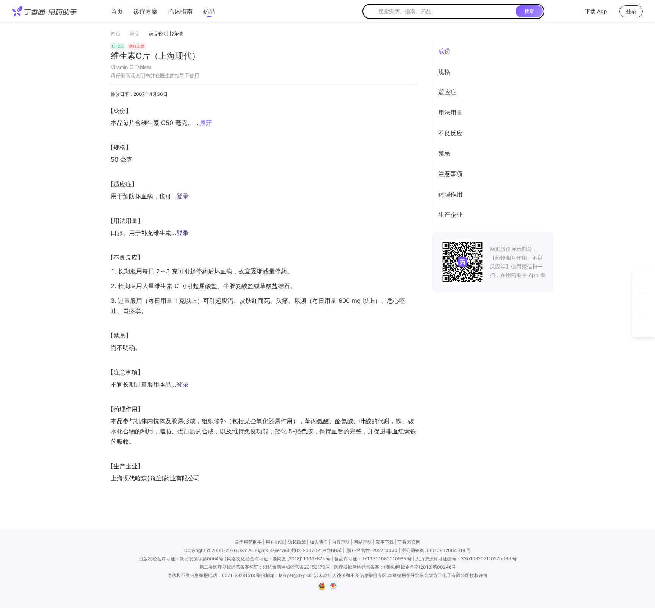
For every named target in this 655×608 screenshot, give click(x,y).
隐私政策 (297, 542)
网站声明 (363, 542)
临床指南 (180, 11)
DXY (242, 550)
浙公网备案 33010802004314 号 (436, 550)
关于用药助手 (248, 542)
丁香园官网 (409, 542)
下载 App (596, 11)
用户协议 (275, 542)
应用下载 (385, 542)
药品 (209, 11)
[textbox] (445, 11)
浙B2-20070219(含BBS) (316, 550)
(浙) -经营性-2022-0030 (371, 550)
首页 (117, 11)
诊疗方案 (145, 11)
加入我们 (319, 542)
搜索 (529, 11)
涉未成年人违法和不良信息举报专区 (350, 575)
